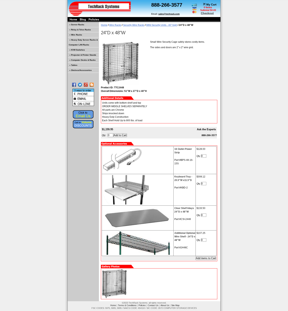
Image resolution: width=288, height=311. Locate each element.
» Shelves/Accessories (80, 70)
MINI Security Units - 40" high (161, 25)
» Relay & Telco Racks (80, 30)
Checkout (207, 13)
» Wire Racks (75, 35)
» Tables (73, 65)
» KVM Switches (77, 50)
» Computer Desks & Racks (82, 60)
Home (73, 19)
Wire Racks (115, 25)
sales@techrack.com (169, 14)
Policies (94, 19)
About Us (164, 305)
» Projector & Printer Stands (82, 55)
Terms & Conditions (127, 305)
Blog (83, 19)
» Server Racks (76, 25)
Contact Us (153, 305)
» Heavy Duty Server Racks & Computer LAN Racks (83, 42)
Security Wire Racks (133, 25)
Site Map (175, 305)
